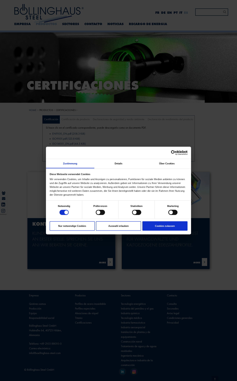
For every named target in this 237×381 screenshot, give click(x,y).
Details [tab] (119, 163)
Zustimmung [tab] (70, 163)
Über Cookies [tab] (167, 163)
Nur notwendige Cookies (72, 225)
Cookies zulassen (165, 225)
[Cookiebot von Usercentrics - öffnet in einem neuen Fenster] (173, 152)
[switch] (100, 212)
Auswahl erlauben (118, 225)
